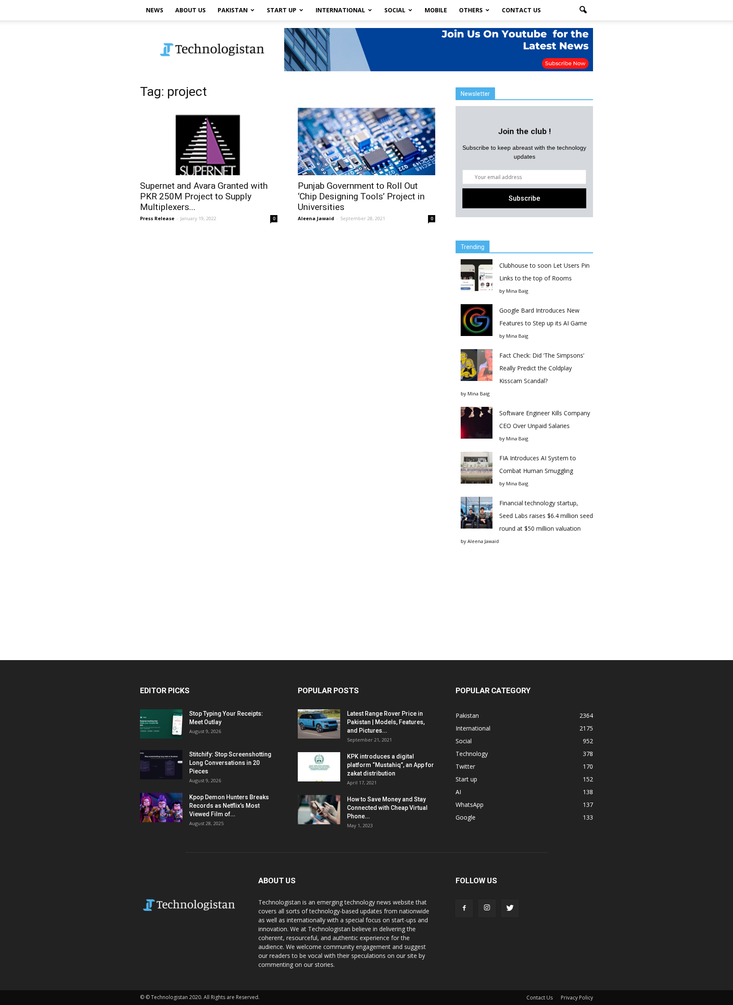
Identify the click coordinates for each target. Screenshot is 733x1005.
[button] (583, 10)
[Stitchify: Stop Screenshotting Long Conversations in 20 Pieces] (161, 764)
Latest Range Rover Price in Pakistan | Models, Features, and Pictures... (386, 722)
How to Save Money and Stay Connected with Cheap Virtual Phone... (387, 808)
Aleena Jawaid (316, 218)
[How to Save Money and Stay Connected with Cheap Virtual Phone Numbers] (319, 809)
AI (458, 792)
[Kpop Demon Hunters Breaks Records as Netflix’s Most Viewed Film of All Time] (161, 807)
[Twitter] (509, 908)
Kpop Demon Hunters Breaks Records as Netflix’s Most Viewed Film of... (229, 805)
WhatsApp (470, 805)
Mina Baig (517, 291)
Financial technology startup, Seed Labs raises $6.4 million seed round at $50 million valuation (546, 515)
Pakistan (233, 10)
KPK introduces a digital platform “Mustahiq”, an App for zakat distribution (390, 765)
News (154, 10)
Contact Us (521, 10)
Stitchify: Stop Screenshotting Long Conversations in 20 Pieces (230, 763)
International (340, 10)
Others (471, 10)
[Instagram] (486, 908)
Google (466, 817)
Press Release (157, 218)
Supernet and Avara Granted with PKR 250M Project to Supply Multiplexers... (204, 196)
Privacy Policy (577, 997)
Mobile (436, 10)
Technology (472, 754)
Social (395, 10)
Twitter (465, 766)
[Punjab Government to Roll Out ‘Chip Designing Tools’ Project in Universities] (366, 141)
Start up (282, 10)
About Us (190, 10)
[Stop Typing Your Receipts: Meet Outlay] (161, 724)
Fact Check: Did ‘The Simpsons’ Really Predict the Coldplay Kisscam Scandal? (541, 368)
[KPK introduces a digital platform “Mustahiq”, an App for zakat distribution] (319, 766)
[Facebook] (464, 908)
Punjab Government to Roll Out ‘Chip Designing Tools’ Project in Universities (361, 196)
